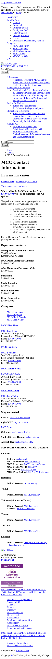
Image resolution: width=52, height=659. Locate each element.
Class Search (37, 93)
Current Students (20, 27)
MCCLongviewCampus (35, 464)
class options (7, 12)
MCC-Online (19, 53)
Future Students (20, 33)
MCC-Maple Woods (22, 51)
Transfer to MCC (31, 80)
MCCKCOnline (28, 469)
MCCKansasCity (32, 494)
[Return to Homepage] (7, 550)
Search (4, 69)
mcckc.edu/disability (23, 442)
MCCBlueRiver (32, 461)
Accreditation (13, 617)
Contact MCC (13, 602)
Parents (16, 38)
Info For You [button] (13, 20)
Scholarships (22, 108)
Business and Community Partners (28, 40)
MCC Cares (6, 427)
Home (10, 150)
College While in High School (31, 94)
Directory (11, 610)
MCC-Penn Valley (21, 56)
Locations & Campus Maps (19, 599)
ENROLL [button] (23, 66)
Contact (10, 152)
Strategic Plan (28, 137)
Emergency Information (30, 134)
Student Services (20, 113)
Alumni (16, 22)
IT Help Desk (13, 615)
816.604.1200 (22, 650)
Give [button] (9, 59)
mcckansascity (22, 459)
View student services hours (14, 186)
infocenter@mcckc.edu (26, 181)
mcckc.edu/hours (32, 437)
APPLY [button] (15, 66)
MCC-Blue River (21, 46)
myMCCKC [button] (12, 17)
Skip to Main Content (11, 2)
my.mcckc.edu (21, 422)
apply (18, 12)
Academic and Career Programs (27, 90)
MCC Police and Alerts (17, 625)
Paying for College (15, 103)
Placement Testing (37, 82)
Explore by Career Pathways (31, 91)
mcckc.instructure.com (20, 417)
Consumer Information (17, 643)
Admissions (12, 77)
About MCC (12, 124)
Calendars (36, 121)
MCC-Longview (20, 48)
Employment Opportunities (19, 620)
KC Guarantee (34, 85)
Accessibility (13, 623)
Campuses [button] (11, 43)
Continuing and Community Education (30, 96)
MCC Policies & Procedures (20, 645)
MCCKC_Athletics (26, 508)
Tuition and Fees (20, 105)
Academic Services (31, 118)
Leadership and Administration (25, 127)
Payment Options (35, 108)
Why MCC (18, 126)
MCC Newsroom (15, 612)
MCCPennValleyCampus (37, 472)
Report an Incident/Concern (19, 628)
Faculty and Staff (20, 30)
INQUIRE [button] (6, 66)
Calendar (11, 604)
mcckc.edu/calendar (21, 432)
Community (18, 25)
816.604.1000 (7, 181)
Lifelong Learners (21, 35)
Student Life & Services (18, 111)
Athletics (28, 121)
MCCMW (32, 467)
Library (33, 100)
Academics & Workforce (18, 87)
